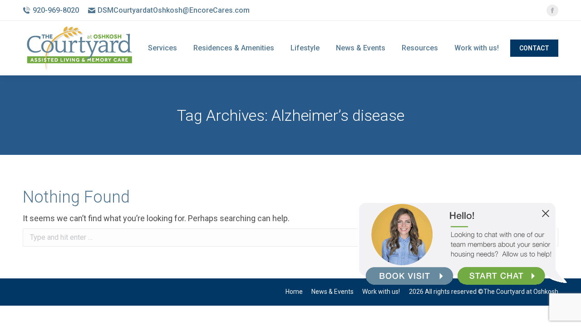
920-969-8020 (56, 10)
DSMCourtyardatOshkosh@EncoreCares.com (174, 10)
